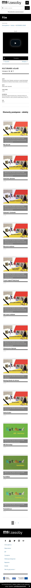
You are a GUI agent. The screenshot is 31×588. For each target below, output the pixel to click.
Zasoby (12, 25)
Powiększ (16, 58)
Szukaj (27, 8)
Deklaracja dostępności (10, 559)
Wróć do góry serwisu (10, 569)
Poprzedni (7, 61)
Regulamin (7, 562)
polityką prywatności (20, 586)
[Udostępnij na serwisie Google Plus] (9, 71)
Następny (24, 61)
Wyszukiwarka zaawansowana (15, 12)
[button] (16, 43)
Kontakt (6, 566)
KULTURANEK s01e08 (21, 25)
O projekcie (7, 555)
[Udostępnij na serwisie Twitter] (11, 71)
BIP (5, 552)
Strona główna (5, 25)
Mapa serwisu (8, 548)
